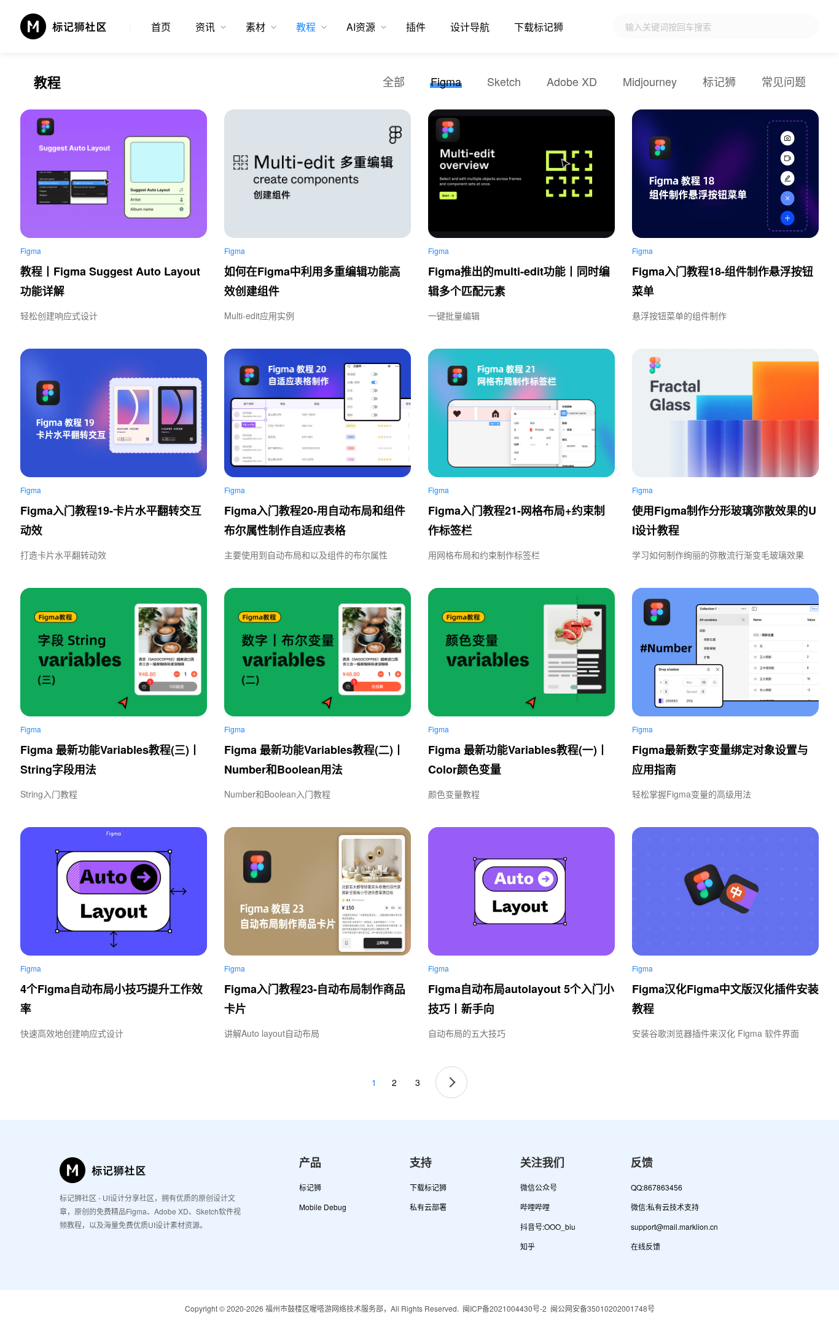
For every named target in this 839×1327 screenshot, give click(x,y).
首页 (161, 27)
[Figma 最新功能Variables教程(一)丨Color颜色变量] (521, 652)
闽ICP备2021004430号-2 (504, 1308)
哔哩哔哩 (535, 1207)
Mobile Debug (322, 1207)
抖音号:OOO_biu (548, 1226)
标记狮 (719, 81)
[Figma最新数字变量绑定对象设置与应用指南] (725, 652)
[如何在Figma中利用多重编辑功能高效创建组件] (317, 173)
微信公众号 (538, 1187)
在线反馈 (645, 1246)
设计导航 (470, 27)
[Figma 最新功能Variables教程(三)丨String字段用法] (113, 652)
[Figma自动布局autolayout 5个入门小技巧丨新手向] (521, 891)
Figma (446, 81)
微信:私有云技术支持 (665, 1207)
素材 (255, 27)
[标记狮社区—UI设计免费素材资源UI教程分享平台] (63, 26)
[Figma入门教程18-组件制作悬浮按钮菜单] (725, 173)
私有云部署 (428, 1207)
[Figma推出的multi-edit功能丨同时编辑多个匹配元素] (521, 173)
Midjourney (650, 81)
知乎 (527, 1246)
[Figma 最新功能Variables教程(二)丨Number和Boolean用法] (317, 652)
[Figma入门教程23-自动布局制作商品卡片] (317, 891)
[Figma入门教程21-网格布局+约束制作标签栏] (521, 413)
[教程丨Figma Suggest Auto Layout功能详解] (113, 173)
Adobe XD (572, 81)
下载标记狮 (538, 27)
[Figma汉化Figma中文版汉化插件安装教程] (725, 891)
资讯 (205, 27)
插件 (416, 27)
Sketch (504, 81)
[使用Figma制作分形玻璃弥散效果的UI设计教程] (725, 413)
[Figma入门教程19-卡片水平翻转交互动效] (113, 413)
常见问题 (784, 81)
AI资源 (360, 27)
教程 (306, 27)
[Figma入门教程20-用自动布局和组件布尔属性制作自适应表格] (317, 413)
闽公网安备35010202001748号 (602, 1308)
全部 (394, 81)
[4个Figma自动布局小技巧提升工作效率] (113, 891)
